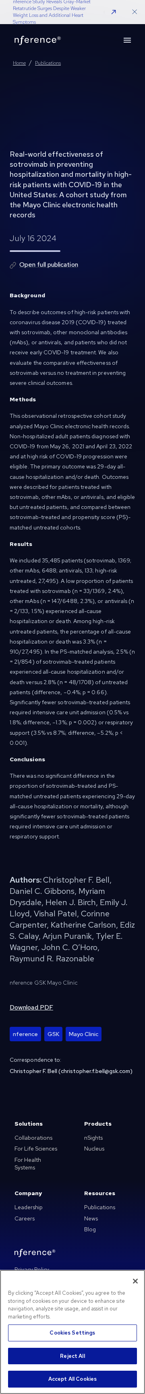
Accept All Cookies (72, 1379)
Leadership (28, 1207)
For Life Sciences (35, 1148)
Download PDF (31, 1007)
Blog (90, 1229)
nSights (93, 1137)
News (91, 1218)
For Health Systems (27, 1163)
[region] (72, 1332)
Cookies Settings (72, 1332)
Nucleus (94, 1148)
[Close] (135, 1281)
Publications (99, 1207)
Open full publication (48, 264)
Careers (24, 1218)
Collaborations (33, 1137)
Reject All (72, 1356)
